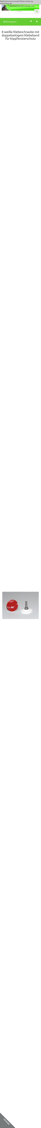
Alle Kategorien (11, 22)
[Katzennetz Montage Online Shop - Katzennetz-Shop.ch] (7, 10)
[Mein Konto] (37, 21)
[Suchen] (37, 11)
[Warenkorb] (30, 21)
